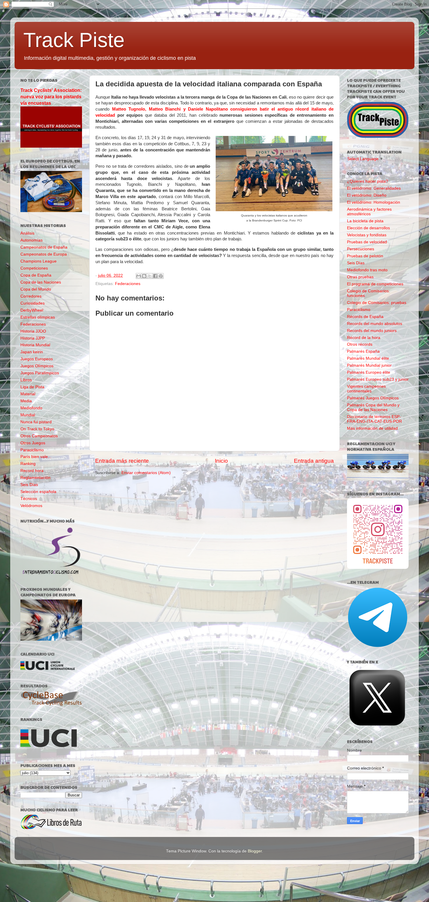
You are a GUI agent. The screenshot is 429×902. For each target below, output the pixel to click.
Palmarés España (363, 351)
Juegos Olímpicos (36, 366)
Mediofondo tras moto (367, 270)
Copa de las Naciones (40, 282)
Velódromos (31, 506)
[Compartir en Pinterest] (161, 276)
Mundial (27, 415)
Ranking (28, 464)
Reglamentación (35, 478)
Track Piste (74, 40)
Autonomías (31, 240)
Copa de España (35, 275)
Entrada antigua (314, 461)
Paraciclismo (32, 450)
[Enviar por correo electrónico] (139, 276)
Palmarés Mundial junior (369, 365)
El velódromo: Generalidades (374, 188)
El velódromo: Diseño (366, 195)
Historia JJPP (32, 338)
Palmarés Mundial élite (368, 358)
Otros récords (359, 344)
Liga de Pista (32, 387)
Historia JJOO (33, 331)
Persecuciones (360, 249)
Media (26, 401)
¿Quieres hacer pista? (367, 181)
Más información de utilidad (372, 428)
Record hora (31, 471)
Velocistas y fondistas (366, 235)
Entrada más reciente (122, 461)
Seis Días (29, 485)
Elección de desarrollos (368, 228)
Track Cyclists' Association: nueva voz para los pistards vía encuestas (51, 97)
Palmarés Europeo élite (368, 372)
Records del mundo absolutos (374, 323)
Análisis (27, 233)
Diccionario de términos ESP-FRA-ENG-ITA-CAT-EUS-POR (374, 419)
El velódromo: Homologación (373, 202)
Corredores (30, 296)
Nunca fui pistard (36, 422)
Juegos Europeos (36, 359)
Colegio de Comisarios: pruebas (376, 302)
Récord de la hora (363, 337)
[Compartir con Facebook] (155, 276)
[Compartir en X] (150, 276)
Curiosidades (32, 303)
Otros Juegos (32, 443)
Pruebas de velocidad (367, 242)
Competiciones (34, 268)
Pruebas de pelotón (365, 256)
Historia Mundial (35, 345)
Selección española (38, 492)
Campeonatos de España (43, 247)
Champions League (38, 261)
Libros (26, 380)
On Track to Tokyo (37, 429)
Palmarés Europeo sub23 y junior (378, 379)
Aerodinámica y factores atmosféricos (369, 211)
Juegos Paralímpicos (39, 373)
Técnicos (28, 499)
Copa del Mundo (35, 289)
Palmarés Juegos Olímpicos (373, 398)
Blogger (255, 851)
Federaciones (127, 284)
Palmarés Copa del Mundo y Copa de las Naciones (373, 407)
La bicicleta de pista (365, 221)
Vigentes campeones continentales (366, 388)
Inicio (221, 461)
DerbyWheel (31, 310)
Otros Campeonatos (39, 436)
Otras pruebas (360, 277)
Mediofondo (31, 408)
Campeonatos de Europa (43, 254)
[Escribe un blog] (144, 276)
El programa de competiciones (375, 284)
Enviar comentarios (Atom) (146, 473)
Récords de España (365, 316)
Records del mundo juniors (372, 330)
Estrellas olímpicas (37, 317)
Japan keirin (31, 352)
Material (27, 394)
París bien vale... (35, 457)
